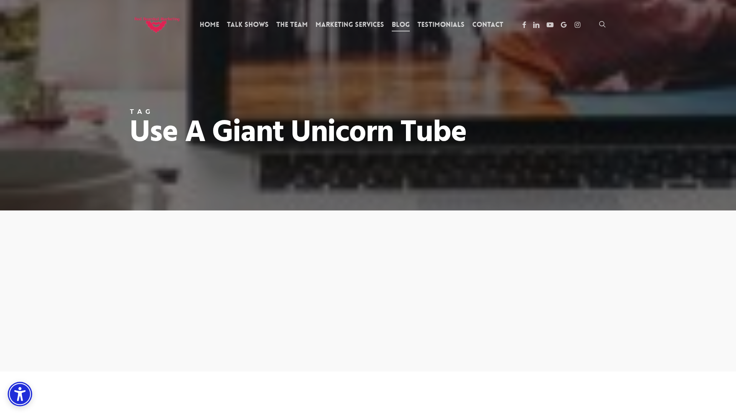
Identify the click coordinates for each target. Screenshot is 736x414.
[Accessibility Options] (20, 394)
